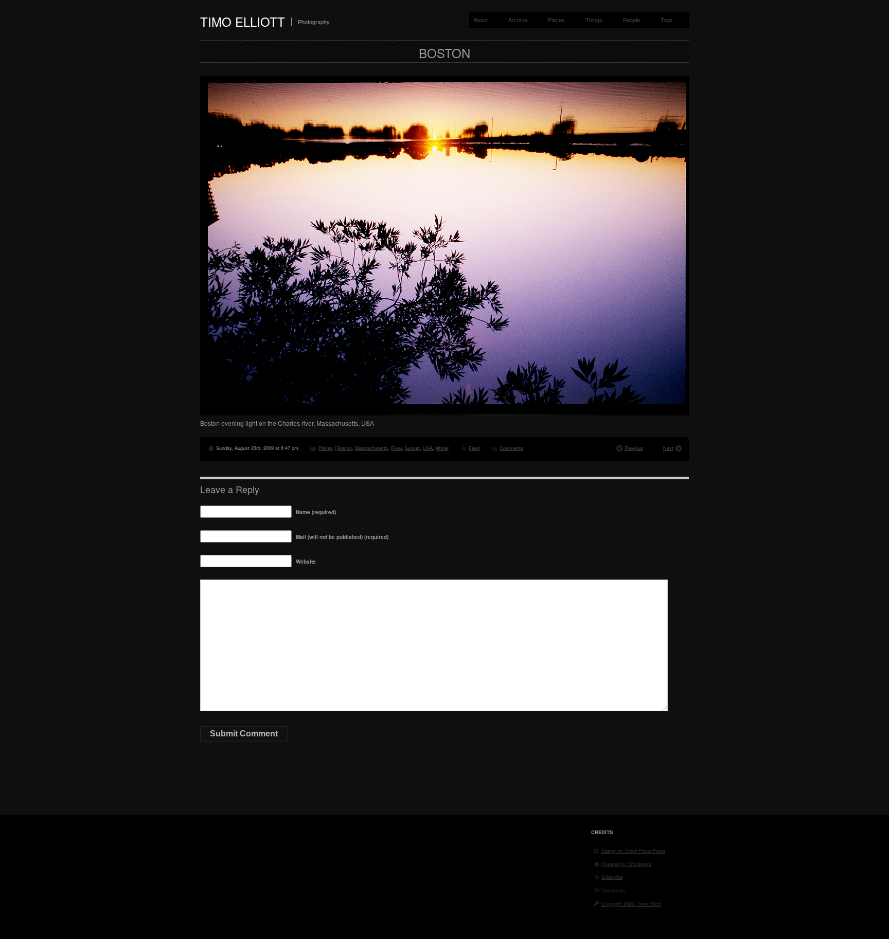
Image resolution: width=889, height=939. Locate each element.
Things (593, 19)
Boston (344, 448)
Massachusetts (371, 448)
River (396, 448)
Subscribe (612, 876)
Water (442, 448)
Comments (511, 448)
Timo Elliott (242, 21)
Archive (517, 19)
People (631, 19)
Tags (667, 19)
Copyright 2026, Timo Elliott (631, 903)
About (480, 19)
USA (428, 448)
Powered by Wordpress (626, 864)
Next (668, 448)
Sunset (412, 448)
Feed (474, 448)
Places (556, 19)
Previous (634, 448)
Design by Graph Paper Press (633, 850)
